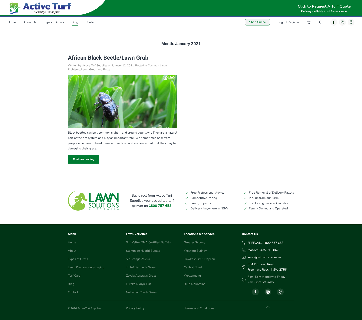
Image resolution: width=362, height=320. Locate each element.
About (72, 251)
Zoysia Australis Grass (141, 276)
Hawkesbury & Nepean (199, 259)
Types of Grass (78, 259)
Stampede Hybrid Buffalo (143, 251)
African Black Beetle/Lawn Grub (108, 58)
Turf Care (74, 276)
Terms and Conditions (199, 308)
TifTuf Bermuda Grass (141, 267)
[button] (321, 22)
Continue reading (83, 159)
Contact (73, 292)
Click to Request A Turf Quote (324, 6)
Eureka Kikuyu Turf (138, 284)
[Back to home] (41, 7)
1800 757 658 (160, 205)
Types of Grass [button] (54, 22)
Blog (75, 22)
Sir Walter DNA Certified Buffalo (148, 242)
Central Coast (193, 267)
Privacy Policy (135, 308)
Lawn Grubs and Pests (95, 69)
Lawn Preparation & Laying (86, 267)
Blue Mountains (194, 284)
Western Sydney (195, 251)
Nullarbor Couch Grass (141, 292)
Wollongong (192, 276)
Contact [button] (91, 22)
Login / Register (288, 22)
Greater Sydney (194, 242)
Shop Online (257, 22)
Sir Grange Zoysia (138, 259)
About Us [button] (29, 22)
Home (12, 22)
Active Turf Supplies (94, 65)
